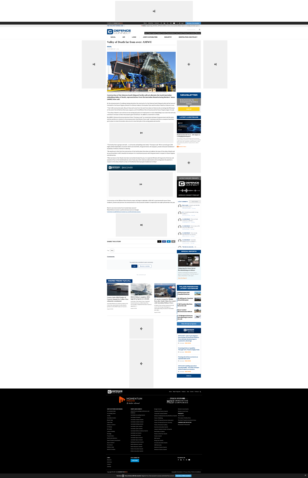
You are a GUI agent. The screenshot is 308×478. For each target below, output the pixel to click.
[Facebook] (178, 460)
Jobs (177, 33)
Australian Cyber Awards (136, 426)
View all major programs (188, 324)
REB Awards (157, 438)
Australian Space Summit (137, 440)
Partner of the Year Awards (160, 433)
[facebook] (164, 241)
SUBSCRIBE (135, 460)
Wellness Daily (110, 447)
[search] (199, 29)
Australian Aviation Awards (137, 419)
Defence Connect (111, 424)
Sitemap (109, 466)
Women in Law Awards (183, 409)
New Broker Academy (159, 431)
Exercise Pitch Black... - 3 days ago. (188, 229)
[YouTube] (189, 460)
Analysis (159, 33)
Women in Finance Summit (160, 449)
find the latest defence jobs (115, 25)
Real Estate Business (112, 438)
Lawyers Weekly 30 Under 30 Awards (163, 429)
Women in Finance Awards (160, 447)
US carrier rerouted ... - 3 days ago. (188, 243)
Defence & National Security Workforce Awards (165, 415)
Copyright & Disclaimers (177, 472)
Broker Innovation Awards (137, 449)
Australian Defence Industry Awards (139, 431)
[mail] (173, 241)
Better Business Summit (136, 446)
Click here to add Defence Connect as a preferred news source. (124, 212)
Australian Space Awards (137, 437)
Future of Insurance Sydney (160, 424)
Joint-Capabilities (150, 37)
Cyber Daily (109, 422)
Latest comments (183, 201)
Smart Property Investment (113, 440)
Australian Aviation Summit (137, 422)
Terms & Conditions (196, 472)
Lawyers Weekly (111, 431)
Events (180, 33)
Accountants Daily (111, 411)
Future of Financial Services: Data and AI (163, 420)
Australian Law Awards (136, 433)
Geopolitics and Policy (188, 37)
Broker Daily (110, 420)
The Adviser (110, 445)
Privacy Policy (187, 472)
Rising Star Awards (158, 440)
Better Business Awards (136, 444)
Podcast (186, 33)
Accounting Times (111, 413)
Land (134, 37)
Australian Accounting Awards (138, 415)
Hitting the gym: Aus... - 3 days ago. (188, 222)
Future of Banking (158, 418)
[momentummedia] (130, 400)
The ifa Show (181, 415)
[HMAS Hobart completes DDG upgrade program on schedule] (141, 289)
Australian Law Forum (136, 435)
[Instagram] (186, 460)
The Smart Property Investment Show (187, 420)
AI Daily (108, 415)
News (146, 33)
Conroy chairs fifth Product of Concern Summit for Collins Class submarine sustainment (117, 299)
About (145, 23)
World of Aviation (111, 449)
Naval (113, 37)
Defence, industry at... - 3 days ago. (188, 236)
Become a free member (193, 23)
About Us (109, 460)
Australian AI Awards (135, 417)
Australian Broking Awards (137, 424)
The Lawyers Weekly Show (184, 418)
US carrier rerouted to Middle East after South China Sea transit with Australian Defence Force (165, 301)
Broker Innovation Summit (137, 451)
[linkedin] (169, 241)
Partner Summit (158, 436)
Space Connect (110, 442)
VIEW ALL (171, 167)
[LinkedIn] (181, 460)
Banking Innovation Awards (137, 442)
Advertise (150, 23)
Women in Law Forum (183, 411)
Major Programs (152, 33)
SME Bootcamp (158, 445)
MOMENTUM (118, 23)
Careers (164, 33)
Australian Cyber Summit (136, 428)
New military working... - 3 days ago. (188, 215)
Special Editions (171, 33)
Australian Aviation (111, 418)
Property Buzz (110, 436)
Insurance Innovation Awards (161, 427)
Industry (168, 37)
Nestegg (109, 433)
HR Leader (109, 429)
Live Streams (192, 33)
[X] (159, 241)
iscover (198, 33)
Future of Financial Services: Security (163, 422)
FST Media (109, 427)
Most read (195, 201)
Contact (157, 23)
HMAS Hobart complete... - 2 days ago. (189, 208)
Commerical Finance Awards (161, 411)
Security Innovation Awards (160, 442)
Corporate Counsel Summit (160, 413)
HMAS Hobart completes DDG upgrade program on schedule (140, 298)
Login (182, 23)
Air (123, 37)
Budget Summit (158, 409)
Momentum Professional (184, 424)
